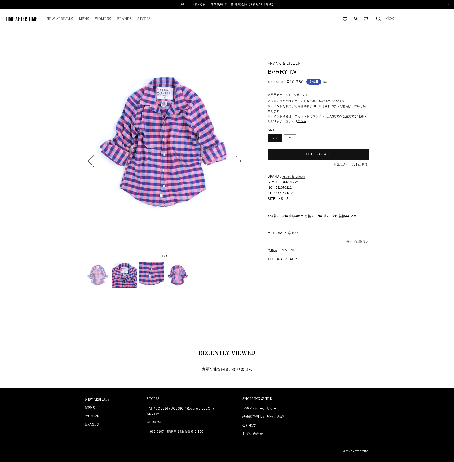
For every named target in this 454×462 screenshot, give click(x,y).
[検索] (378, 18)
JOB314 (162, 408)
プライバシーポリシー (259, 408)
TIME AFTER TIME (357, 451)
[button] (84, 19)
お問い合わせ (252, 434)
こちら (301, 121)
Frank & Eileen (293, 176)
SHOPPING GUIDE (257, 399)
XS (275, 138)
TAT (150, 408)
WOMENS (92, 416)
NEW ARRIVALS (97, 399)
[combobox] (412, 18)
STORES (153, 399)
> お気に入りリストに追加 (349, 164)
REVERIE (288, 250)
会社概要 (249, 425)
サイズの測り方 (357, 242)
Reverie (192, 408)
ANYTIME (154, 414)
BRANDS (92, 425)
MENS (90, 408)
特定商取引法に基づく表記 (263, 417)
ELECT (206, 408)
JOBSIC (177, 408)
